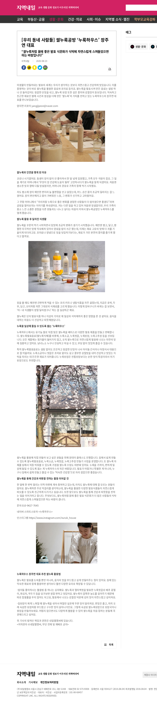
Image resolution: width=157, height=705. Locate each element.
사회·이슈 (94, 19)
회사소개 (21, 682)
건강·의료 (75, 19)
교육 (20, 19)
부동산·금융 (36, 19)
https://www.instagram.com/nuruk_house (52, 518)
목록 (111, 644)
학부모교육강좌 (144, 19)
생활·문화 (56, 19)
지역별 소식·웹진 (117, 19)
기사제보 (33, 682)
